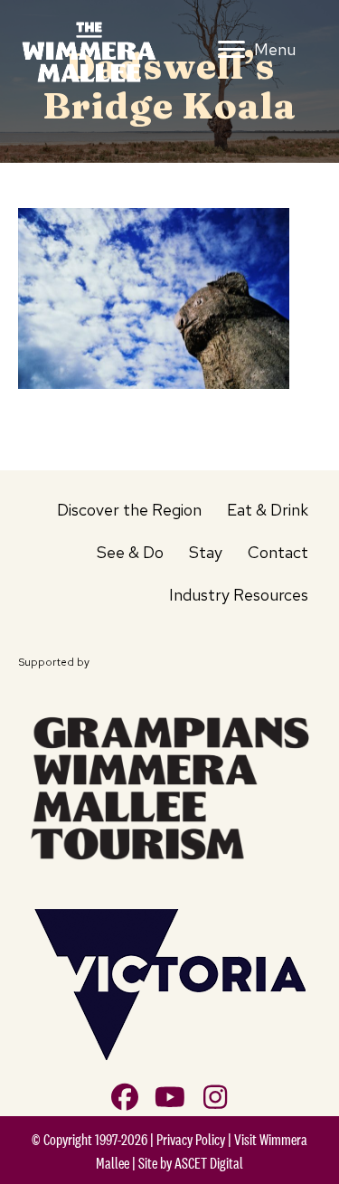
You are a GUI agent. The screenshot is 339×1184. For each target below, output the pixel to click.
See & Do (130, 552)
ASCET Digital (208, 1163)
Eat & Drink (267, 509)
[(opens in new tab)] (169, 784)
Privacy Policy (190, 1140)
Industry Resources (238, 594)
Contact (278, 552)
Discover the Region (129, 509)
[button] (125, 1097)
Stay (205, 552)
